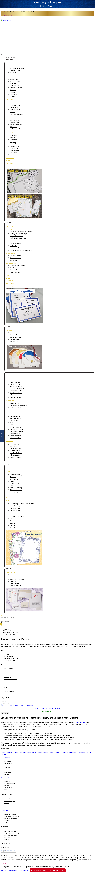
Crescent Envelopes (15, 337)
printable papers (79, 722)
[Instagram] (14, 852)
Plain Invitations (14, 577)
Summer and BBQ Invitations (18, 405)
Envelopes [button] (8, 326)
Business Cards (14, 85)
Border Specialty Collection (18, 266)
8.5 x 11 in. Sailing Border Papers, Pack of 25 (47, 708)
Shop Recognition (9, 226)
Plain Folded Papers (15, 585)
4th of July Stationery (16, 488)
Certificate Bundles (10, 280)
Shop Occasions (9, 468)
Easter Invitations (15, 382)
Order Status (8, 763)
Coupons (7, 822)
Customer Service (7, 778)
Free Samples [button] (11, 57)
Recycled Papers (9, 160)
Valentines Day (14, 481)
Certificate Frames (15, 258)
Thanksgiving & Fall (15, 492)
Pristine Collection (15, 272)
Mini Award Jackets (15, 248)
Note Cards (13, 137)
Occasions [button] (8, 464)
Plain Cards (13, 581)
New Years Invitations (16, 393)
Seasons (7, 500)
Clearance (7, 820)
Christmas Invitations (16, 390)
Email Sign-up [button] (11, 60)
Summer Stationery (15, 510)
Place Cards (13, 140)
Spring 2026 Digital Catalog (11, 816)
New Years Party (14, 479)
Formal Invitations (15, 416)
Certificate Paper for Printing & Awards (21, 231)
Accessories (8, 117)
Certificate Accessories (10, 253)
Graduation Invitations (16, 423)
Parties (7, 513)
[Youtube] (2, 852)
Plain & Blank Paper (15, 70)
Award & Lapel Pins (10, 283)
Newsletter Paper (15, 81)
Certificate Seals (14, 260)
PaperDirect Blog (7, 15)
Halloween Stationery (16, 490)
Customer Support (9, 783)
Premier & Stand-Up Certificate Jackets (21, 250)
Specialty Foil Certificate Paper (18, 234)
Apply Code (47, 6)
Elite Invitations (14, 446)
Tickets (12, 155)
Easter (11, 485)
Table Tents (13, 153)
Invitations (8, 166)
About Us (4, 870)
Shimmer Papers (9, 163)
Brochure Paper (14, 79)
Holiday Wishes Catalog (10, 818)
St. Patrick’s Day (14, 483)
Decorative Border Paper (17, 68)
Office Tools (13, 127)
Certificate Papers (9, 229)
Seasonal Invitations (10, 400)
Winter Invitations (15, 410)
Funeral (7, 497)
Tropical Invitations (15, 436)
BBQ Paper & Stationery (17, 516)
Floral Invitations (14, 403)
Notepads (13, 90)
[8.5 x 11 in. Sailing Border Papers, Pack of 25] (17, 705)
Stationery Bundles (10, 99)
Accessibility (13, 870)
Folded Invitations (15, 455)
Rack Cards (13, 144)
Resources (4, 810)
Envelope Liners (14, 341)
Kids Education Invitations (17, 431)
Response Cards (14, 148)
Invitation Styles (9, 441)
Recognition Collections (11, 263)
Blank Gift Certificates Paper (18, 238)
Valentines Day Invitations (17, 395)
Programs (13, 142)
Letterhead (13, 83)
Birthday (12, 519)
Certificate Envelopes (16, 256)
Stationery (7, 629)
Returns (6, 785)
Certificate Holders (10, 241)
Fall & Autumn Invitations (17, 408)
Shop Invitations (9, 376)
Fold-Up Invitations (15, 448)
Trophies (8, 278)
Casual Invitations (15, 444)
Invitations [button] (8, 372)
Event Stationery (9, 132)
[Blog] (5, 852)
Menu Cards (13, 135)
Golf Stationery (14, 521)
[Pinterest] (11, 852)
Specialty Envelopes (15, 339)
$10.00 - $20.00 (9, 668)
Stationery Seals (14, 122)
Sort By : (3, 701)
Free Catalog (7, 761)
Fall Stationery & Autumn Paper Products (22, 504)
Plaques (7, 275)
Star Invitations (14, 420)
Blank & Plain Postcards (17, 579)
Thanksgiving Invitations (17, 388)
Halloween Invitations (16, 386)
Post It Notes (13, 94)
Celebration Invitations (16, 425)
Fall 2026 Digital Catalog (10, 814)
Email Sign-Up (5, 863)
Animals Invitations (15, 438)
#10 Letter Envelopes (16, 335)
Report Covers (14, 107)
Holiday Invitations (10, 378)
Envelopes (13, 73)
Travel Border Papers (10, 634)
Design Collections (10, 158)
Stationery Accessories (16, 114)
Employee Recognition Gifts (11, 286)
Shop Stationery (9, 66)
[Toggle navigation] (1, 54)
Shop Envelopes (9, 330)
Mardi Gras (13, 525)
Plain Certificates (14, 583)
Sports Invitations (15, 433)
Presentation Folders (16, 105)
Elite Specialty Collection (17, 270)
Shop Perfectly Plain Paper (11, 572)
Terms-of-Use (23, 870)
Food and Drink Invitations (17, 429)
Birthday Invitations (15, 427)
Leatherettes (13, 246)
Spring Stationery (15, 508)
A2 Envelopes (14, 333)
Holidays (8, 471)
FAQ (5, 790)
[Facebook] (8, 852)
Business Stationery (10, 76)
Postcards (13, 92)
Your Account (5, 758)
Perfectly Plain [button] (9, 568)
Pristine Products (15, 96)
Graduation (13, 523)
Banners (12, 112)
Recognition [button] (8, 222)
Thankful (8, 495)
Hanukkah (13, 477)
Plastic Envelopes (15, 110)
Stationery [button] (8, 61)
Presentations (9, 102)
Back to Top (4, 713)
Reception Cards (14, 146)
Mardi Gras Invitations (16, 397)
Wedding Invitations (15, 418)
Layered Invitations (15, 457)
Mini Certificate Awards (16, 236)
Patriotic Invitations (15, 384)
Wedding (12, 527)
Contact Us (7, 781)
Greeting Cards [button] (9, 462)
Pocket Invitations (15, 451)
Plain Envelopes (14, 575)
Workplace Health (15, 129)
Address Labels (14, 120)
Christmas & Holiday (16, 475)
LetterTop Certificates (16, 88)
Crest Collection (14, 268)
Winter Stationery (15, 506)
